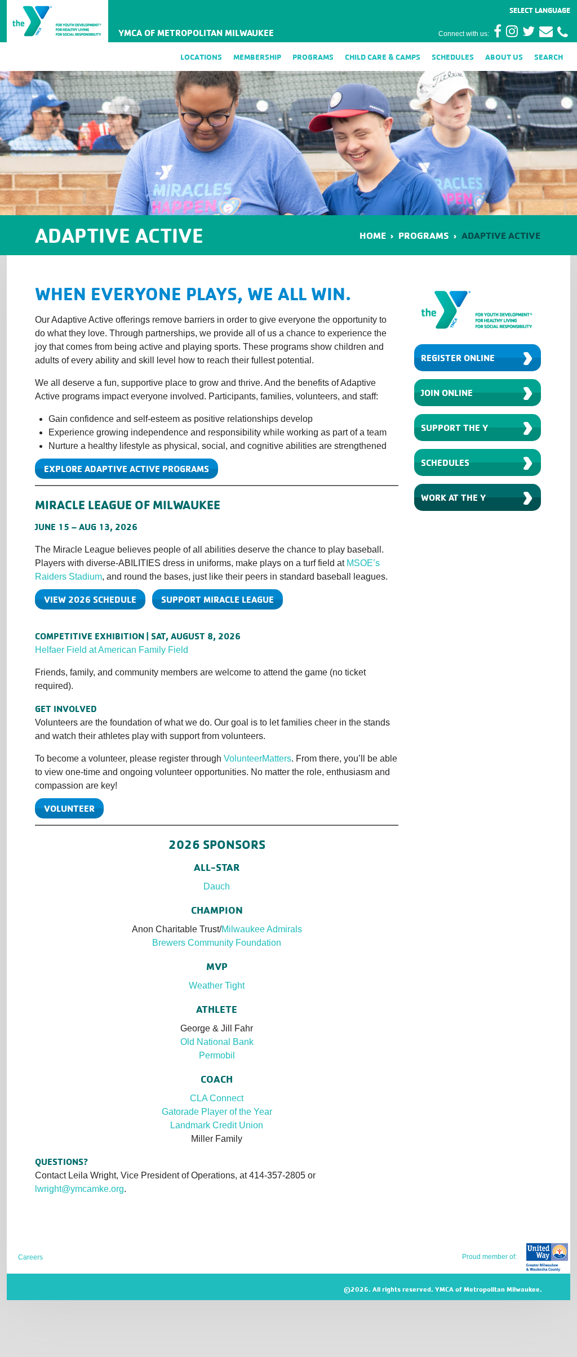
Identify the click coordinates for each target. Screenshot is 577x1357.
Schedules (453, 56)
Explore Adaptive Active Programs (126, 468)
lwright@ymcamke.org (79, 1189)
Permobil (217, 1055)
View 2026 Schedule (90, 599)
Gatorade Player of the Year (217, 1111)
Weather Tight (217, 985)
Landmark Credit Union (216, 1125)
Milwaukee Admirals (261, 929)
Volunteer (69, 808)
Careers (30, 1257)
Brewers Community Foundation (216, 942)
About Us (504, 56)
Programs (313, 56)
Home (372, 235)
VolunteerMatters (257, 758)
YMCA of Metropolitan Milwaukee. (488, 1289)
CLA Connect (216, 1098)
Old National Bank (217, 1042)
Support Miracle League (217, 599)
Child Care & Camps (382, 56)
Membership (257, 56)
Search (548, 56)
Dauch (216, 886)
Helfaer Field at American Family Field (111, 650)
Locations (201, 56)
